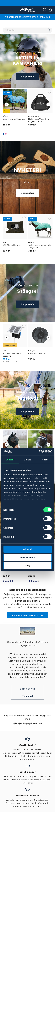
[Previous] (6, 104)
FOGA (5, 351)
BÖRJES (6, 116)
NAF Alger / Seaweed (12, 245)
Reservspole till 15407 (38, 353)
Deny (27, 565)
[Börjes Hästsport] (27, 10)
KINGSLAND (33, 116)
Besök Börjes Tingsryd (27, 692)
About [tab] (45, 459)
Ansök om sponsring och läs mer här (28, 615)
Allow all (27, 549)
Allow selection (27, 557)
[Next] (48, 104)
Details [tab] (27, 459)
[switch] (47, 518)
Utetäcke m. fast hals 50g (14, 119)
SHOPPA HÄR (43, 17)
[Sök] (48, 30)
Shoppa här (27, 76)
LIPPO (31, 242)
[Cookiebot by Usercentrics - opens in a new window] (39, 452)
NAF (4, 242)
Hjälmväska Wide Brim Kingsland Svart (38, 120)
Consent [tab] (10, 459)
